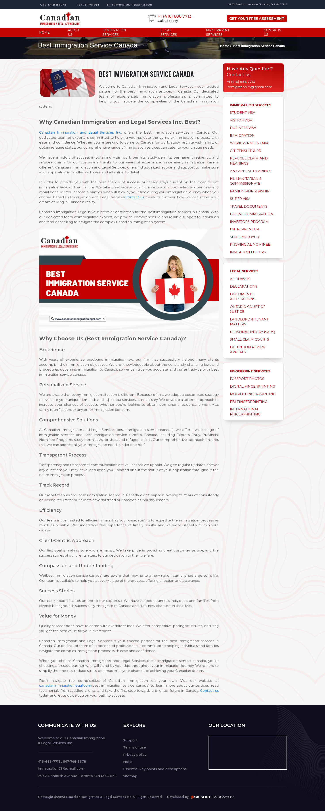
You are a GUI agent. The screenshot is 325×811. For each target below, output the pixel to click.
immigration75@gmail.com (249, 87)
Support (130, 740)
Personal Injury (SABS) (252, 332)
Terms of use (134, 747)
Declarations (243, 286)
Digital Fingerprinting (252, 386)
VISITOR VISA (241, 120)
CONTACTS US (272, 32)
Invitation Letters (248, 252)
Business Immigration (251, 214)
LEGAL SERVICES (169, 32)
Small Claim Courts (249, 339)
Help (127, 762)
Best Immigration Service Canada (259, 46)
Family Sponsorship (250, 191)
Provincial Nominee (250, 244)
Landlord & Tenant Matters (249, 321)
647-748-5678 (74, 761)
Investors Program (249, 222)
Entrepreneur (244, 229)
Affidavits (240, 279)
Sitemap (130, 776)
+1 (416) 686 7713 (241, 82)
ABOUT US (73, 32)
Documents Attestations (242, 296)
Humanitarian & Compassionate (246, 181)
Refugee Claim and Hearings (249, 160)
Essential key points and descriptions (155, 769)
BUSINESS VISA (243, 128)
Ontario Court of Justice (248, 309)
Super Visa (240, 199)
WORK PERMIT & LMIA (249, 143)
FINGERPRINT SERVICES (217, 32)
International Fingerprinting (245, 411)
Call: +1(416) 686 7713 (53, 4)
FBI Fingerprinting (248, 402)
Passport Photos (247, 379)
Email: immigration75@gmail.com (129, 4)
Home (224, 46)
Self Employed (244, 237)
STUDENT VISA (242, 112)
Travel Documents (248, 206)
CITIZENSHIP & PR (245, 151)
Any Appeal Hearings (250, 171)
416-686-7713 (49, 761)
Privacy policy (134, 754)
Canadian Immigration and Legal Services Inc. (80, 132)
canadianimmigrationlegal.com (65, 685)
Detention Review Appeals (248, 349)
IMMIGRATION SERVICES (114, 32)
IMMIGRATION (242, 135)
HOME (44, 32)
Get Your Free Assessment (257, 19)
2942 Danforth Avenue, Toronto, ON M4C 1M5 (257, 4)
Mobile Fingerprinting (252, 394)
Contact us (134, 197)
